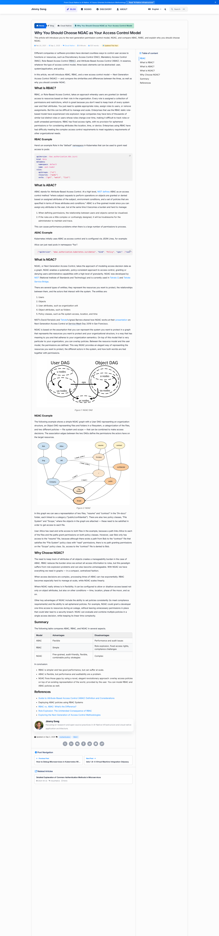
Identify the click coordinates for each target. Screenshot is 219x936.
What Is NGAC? (147, 70)
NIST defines (103, 191)
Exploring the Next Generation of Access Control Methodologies (69, 715)
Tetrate (64, 320)
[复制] (130, 155)
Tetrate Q (114, 277)
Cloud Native (70, 46)
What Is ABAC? (147, 66)
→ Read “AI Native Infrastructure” (140, 2)
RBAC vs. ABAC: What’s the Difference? (57, 706)
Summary (144, 78)
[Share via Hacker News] (95, 743)
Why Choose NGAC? (150, 74)
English (155, 9)
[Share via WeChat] (77, 743)
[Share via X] (65, 743)
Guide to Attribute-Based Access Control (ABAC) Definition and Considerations (76, 698)
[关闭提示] (215, 2)
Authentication (65, 737)
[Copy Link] (102, 743)
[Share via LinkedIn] (71, 743)
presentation (121, 320)
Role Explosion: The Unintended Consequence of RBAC (65, 711)
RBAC (75, 737)
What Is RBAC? (147, 62)
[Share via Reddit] (89, 743)
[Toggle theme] (165, 9)
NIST (36, 277)
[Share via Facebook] (83, 743)
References (145, 83)
